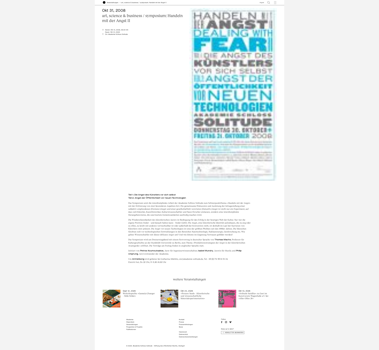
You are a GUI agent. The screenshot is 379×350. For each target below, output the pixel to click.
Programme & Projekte (134, 327)
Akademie (129, 320)
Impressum (183, 332)
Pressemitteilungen (186, 324)
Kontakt (181, 320)
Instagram (226, 322)
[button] (273, 2)
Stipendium (130, 322)
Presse (181, 322)
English (262, 2)
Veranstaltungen (112, 3)
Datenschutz (183, 334)
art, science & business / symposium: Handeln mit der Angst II (144, 3)
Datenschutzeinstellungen (188, 337)
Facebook (222, 322)
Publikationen (131, 329)
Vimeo (230, 322)
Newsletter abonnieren (234, 332)
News (181, 327)
